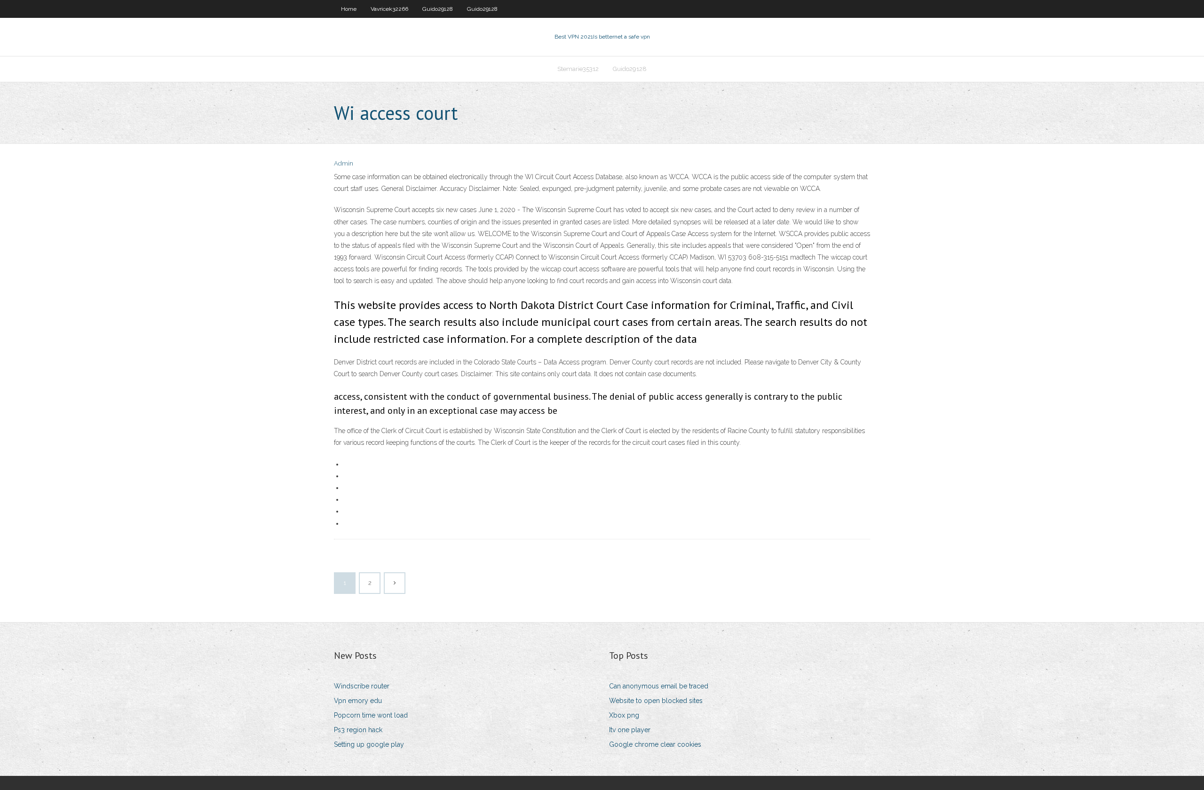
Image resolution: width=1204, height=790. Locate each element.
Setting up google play (369, 744)
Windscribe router (361, 686)
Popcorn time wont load (371, 715)
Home (348, 9)
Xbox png (624, 715)
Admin (343, 163)
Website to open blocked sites (656, 700)
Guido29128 (437, 9)
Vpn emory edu (358, 700)
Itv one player (629, 730)
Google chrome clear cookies (655, 744)
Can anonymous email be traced (658, 686)
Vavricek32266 (389, 9)
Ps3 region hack (358, 730)
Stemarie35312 (578, 68)
